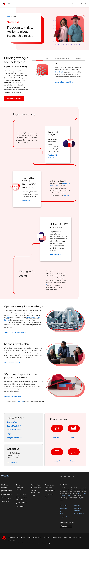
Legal (9, 434)
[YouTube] (65, 477)
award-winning (81, 499)
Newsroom (56, 437)
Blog (72, 437)
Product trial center (36, 487)
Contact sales (48, 487)
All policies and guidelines (33, 543)
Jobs (56, 461)
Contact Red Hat (37, 537)
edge (8, 318)
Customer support (21, 494)
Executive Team (12, 422)
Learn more (54, 254)
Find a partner (20, 499)
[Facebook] (69, 477)
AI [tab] (39, 58)
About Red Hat (11, 537)
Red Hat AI (59, 72)
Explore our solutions (14, 98)
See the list (26, 200)
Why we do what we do (12, 363)
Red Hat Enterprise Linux (6, 491)
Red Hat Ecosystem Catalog (21, 503)
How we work (63, 508)
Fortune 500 (21, 401)
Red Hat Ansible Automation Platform (7, 498)
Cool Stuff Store (67, 537)
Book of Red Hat (13, 426)
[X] (73, 477)
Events (72, 461)
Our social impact (79, 513)
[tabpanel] (58, 73)
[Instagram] (77, 477)
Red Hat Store (34, 490)
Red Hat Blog (47, 537)
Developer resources (21, 497)
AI (46, 285)
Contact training (49, 494)
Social (46, 497)
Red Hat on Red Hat (14, 430)
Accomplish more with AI (64, 82)
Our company (63, 505)
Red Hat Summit (77, 537)
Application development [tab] (62, 58)
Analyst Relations (13, 438)
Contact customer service (50, 491)
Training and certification (19, 488)
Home (8, 16)
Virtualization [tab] (80, 58)
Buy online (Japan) (36, 492)
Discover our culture (11, 396)
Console (33, 495)
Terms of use (21, 543)
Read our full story (52, 156)
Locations (29, 537)
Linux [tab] (47, 58)
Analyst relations (64, 517)
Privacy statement (12, 543)
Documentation (20, 506)
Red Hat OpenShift (6, 494)
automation (67, 195)
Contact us (11, 462)
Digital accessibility (45, 543)
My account (19, 492)
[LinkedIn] (61, 477)
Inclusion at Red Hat (57, 537)
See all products (5, 501)
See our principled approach (14, 332)
